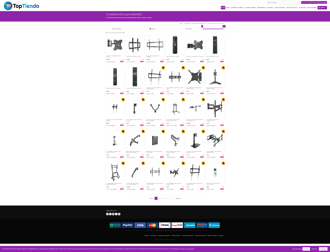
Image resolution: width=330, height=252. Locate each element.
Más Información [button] (297, 249)
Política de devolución (187, 235)
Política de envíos (176, 235)
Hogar (227, 7)
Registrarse (315, 2)
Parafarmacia (261, 7)
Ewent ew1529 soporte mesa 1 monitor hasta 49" (173, 152)
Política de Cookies (212, 235)
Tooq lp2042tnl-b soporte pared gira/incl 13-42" (194, 88)
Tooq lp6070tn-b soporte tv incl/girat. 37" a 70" (212, 120)
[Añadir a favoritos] (122, 60)
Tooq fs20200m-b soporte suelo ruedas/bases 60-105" (113, 184)
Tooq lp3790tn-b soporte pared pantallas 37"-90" (213, 152)
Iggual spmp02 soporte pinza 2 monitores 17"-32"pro (133, 152)
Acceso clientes (306, 2)
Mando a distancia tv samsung (113, 88)
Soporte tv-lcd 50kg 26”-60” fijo (133, 56)
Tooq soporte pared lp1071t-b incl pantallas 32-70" (194, 184)
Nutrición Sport (280, 7)
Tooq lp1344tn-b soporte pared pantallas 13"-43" (173, 184)
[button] (153, 28)
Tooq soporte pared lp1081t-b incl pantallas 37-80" (154, 88)
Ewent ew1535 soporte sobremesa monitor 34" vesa (214, 88)
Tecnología (302, 7)
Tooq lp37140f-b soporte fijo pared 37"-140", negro (154, 184)
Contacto (146, 235)
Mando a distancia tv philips (172, 56)
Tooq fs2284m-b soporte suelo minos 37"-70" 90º (113, 152)
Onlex (167, 59)
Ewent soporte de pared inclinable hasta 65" (114, 120)
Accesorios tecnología (198, 23)
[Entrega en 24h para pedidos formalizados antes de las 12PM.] (163, 67)
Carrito (322, 7)
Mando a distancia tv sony (212, 56)
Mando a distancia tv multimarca (133, 88)
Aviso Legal (153, 235)
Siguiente (178, 198)
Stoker (107, 59)
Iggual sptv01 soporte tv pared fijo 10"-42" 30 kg (154, 152)
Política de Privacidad (200, 235)
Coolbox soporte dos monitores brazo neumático (154, 120)
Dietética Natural (291, 7)
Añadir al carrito (115, 65)
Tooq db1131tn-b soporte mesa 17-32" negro (134, 120)
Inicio (223, 7)
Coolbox (148, 123)
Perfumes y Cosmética (237, 7)
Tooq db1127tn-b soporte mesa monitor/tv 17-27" (193, 152)
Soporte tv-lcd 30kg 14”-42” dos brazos (113, 56)
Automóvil (270, 7)
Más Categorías (311, 7)
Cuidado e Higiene (250, 7)
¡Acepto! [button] (306, 249)
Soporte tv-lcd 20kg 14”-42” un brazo (195, 56)
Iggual (127, 155)
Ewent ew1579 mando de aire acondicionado (213, 184)
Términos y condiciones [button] (187, 249)
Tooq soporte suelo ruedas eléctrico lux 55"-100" (172, 120)
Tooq (147, 91)
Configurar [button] (323, 249)
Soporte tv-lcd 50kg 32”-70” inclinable (152, 56)
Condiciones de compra (164, 235)
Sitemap (221, 235)
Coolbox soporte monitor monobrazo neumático (132, 184)
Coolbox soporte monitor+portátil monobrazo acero (194, 120)
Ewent (207, 91)
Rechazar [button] (314, 249)
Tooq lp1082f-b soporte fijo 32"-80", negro (174, 88)
